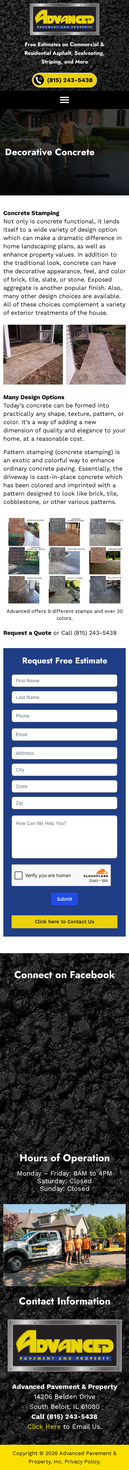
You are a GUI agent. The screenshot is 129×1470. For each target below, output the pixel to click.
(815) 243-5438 (72, 1416)
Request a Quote (27, 632)
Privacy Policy (81, 1461)
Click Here (44, 1426)
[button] (64, 99)
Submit (64, 899)
